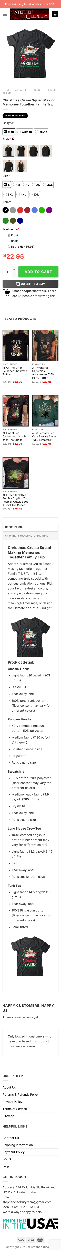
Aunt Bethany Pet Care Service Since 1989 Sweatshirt (44, 436)
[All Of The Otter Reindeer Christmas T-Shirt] (15, 345)
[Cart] (55, 14)
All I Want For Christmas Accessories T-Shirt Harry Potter (44, 373)
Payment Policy (14, 1152)
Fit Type (9, 123)
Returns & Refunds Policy (21, 1094)
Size (6, 176)
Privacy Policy (12, 1101)
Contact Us (11, 1138)
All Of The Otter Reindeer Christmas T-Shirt (15, 371)
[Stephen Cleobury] (29, 14)
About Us (9, 1087)
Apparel (21, 90)
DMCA (7, 1159)
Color (7, 202)
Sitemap (8, 1116)
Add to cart (38, 272)
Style (8, 139)
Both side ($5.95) (23, 246)
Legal (6, 1166)
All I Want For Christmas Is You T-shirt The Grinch (14, 436)
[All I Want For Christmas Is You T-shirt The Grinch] (15, 410)
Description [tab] (13, 527)
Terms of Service (15, 1109)
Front (14, 235)
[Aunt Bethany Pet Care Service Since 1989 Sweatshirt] (45, 410)
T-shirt (36, 90)
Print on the (11, 229)
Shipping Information (18, 1145)
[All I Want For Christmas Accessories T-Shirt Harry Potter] (45, 345)
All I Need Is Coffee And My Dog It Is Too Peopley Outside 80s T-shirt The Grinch (15, 500)
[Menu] (5, 14)
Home (6, 90)
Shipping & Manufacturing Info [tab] (26, 535)
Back (14, 241)
